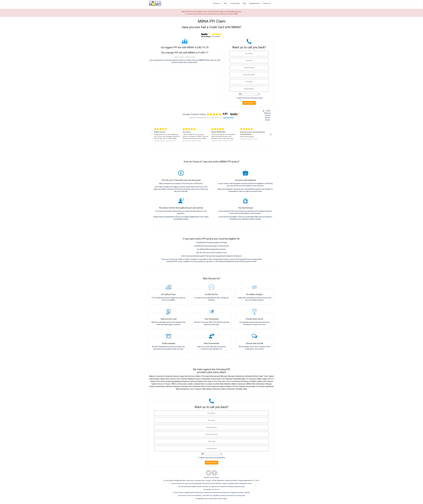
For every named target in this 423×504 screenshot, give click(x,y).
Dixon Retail (165, 381)
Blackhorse (240, 376)
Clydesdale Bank (239, 379)
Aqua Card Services (187, 376)
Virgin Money (207, 389)
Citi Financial (227, 379)
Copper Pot (266, 379)
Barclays (224, 376)
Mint (253, 384)
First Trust (226, 381)
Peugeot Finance (225, 386)
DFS (158, 381)
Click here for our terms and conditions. (190, 495)
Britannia (248, 376)
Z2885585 (247, 492)
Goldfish (253, 381)
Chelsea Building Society (190, 379)
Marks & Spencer (238, 384)
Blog (244, 3)
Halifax (259, 381)
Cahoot (271, 376)
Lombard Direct (199, 384)
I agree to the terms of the (250, 98)
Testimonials (235, 3)
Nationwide (160, 386)
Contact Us (267, 3)
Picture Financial (239, 386)
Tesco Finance (195, 389)
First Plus (217, 381)
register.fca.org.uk (239, 486)
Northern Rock (187, 386)
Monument (260, 384)
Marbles (227, 384)
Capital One (164, 379)
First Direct (208, 381)
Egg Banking (175, 381)
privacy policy (258, 98)
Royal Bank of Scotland (255, 386)
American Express (172, 376)
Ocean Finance (211, 386)
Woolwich (231, 389)
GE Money (245, 381)
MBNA (248, 384)
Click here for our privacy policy (236, 495)
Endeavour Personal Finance (192, 381)
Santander (185, 389)
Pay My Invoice (254, 3)
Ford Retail (235, 381)
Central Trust (175, 379)
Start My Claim (249, 103)
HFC (265, 381)
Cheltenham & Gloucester (211, 379)
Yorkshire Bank (241, 389)
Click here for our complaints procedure (214, 495)
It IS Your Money (214, 477)
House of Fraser (164, 384)
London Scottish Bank (215, 384)
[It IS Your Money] (155, 3)
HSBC (173, 384)
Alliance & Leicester (156, 376)
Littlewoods (181, 384)
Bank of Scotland (203, 376)
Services (216, 3)
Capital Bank (154, 379)
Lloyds (189, 384)
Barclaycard (215, 376)
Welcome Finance (220, 389)
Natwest (169, 386)
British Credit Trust (260, 376)
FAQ (225, 3)
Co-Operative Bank (253, 379)
